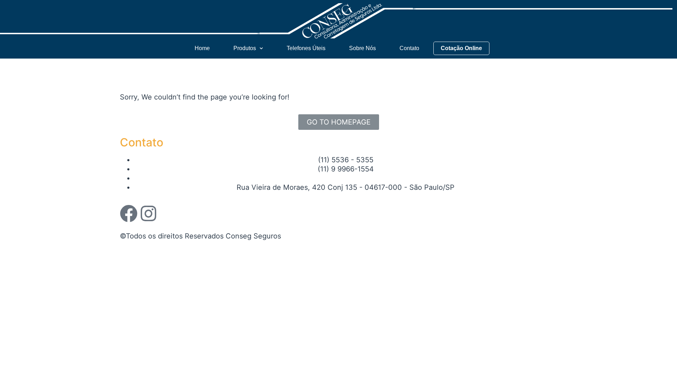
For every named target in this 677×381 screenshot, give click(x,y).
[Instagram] (148, 213)
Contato (409, 48)
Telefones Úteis (306, 48)
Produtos (244, 48)
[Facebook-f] (129, 213)
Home (202, 48)
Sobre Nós (362, 48)
